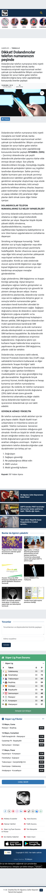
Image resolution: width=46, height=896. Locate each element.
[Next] (37, 811)
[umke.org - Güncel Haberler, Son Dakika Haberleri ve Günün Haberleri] (5, 13)
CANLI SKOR (23, 782)
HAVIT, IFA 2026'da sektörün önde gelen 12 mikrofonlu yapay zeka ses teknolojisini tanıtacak (11, 603)
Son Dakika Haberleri (11, 837)
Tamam (38, 867)
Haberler (5, 48)
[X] (9, 811)
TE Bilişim (28, 859)
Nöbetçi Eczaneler (10, 819)
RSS (8, 853)
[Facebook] (5, 811)
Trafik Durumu (31, 824)
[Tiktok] (29, 811)
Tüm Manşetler (31, 829)
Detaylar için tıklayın (23, 711)
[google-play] (32, 844)
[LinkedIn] (21, 811)
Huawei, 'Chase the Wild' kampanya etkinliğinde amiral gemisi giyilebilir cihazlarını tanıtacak (12, 580)
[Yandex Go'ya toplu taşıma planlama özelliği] (34, 593)
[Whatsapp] (41, 811)
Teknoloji (16, 48)
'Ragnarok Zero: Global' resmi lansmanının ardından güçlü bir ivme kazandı (12, 551)
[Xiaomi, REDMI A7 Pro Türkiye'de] (34, 570)
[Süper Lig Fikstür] (43, 719)
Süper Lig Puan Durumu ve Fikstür (11, 830)
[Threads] (33, 811)
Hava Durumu (31, 819)
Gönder (6, 645)
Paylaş (6, 119)
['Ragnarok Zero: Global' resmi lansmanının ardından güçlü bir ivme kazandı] (12, 542)
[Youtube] (25, 811)
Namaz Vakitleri (10, 824)
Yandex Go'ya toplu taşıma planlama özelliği (33, 601)
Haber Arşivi (31, 837)
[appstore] (13, 844)
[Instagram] (17, 811)
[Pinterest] (13, 811)
